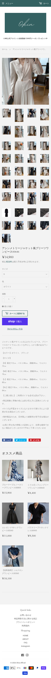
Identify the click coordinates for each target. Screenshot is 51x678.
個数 (4, 294)
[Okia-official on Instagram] (27, 655)
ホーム (4, 49)
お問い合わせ (25, 615)
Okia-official (21, 663)
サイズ (5, 269)
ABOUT (25, 639)
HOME (25, 635)
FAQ (25, 643)
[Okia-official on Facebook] (22, 655)
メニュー (9, 3)
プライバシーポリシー (25, 622)
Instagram (25, 646)
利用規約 (25, 626)
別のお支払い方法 (15, 329)
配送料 (9, 262)
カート (46, 3)
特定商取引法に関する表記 (25, 619)
